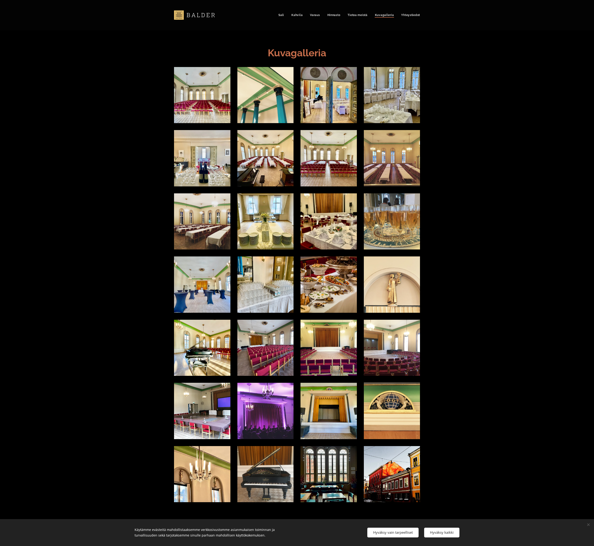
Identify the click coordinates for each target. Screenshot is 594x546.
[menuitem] (282, 15)
